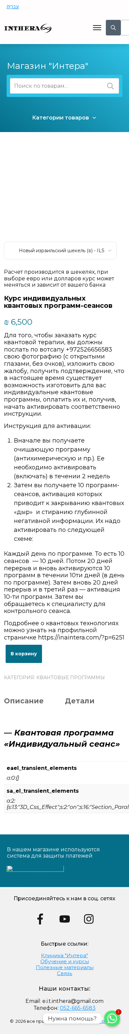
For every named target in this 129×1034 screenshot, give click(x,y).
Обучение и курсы (64, 961)
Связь (64, 973)
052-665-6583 (78, 1008)
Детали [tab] (80, 701)
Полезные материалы (65, 967)
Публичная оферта (97, 1021)
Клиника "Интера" (64, 955)
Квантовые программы (70, 678)
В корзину (24, 654)
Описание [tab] (24, 701)
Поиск (110, 85)
